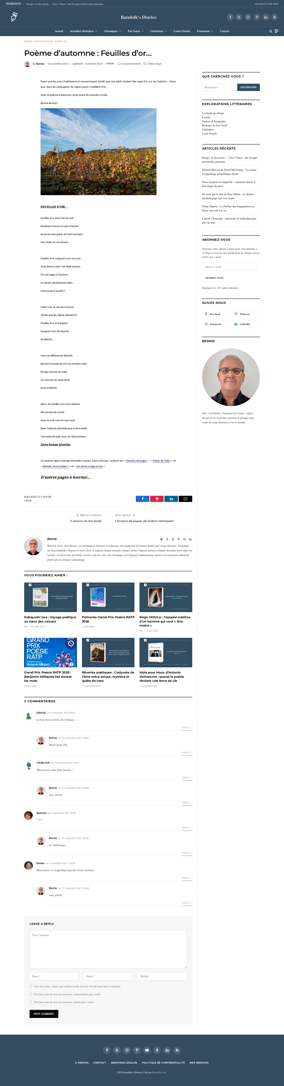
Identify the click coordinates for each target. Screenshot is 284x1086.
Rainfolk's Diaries (138, 17)
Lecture (206, 117)
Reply (186, 727)
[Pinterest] (10, 95)
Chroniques (111, 31)
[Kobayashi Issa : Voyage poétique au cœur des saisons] (50, 597)
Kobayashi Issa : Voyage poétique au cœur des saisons (50, 619)
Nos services (199, 1062)
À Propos (81, 1062)
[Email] (10, 104)
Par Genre (134, 31)
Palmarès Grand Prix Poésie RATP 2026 (108, 619)
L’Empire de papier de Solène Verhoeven (144, 521)
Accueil (59, 31)
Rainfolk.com (159, 1072)
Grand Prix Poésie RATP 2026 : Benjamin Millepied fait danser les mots (48, 677)
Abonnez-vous (214, 278)
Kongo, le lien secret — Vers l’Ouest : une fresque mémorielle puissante (65, 4)
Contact (224, 31)
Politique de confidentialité (163, 1062)
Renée (40, 863)
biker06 (41, 712)
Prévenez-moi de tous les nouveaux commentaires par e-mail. (67, 994)
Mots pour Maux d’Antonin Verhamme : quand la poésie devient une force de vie (161, 677)
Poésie (110, 63)
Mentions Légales (124, 1062)
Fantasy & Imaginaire (214, 121)
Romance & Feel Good (214, 125)
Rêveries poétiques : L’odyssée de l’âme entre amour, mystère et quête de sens (108, 677)
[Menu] (276, 31)
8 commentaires (131, 63)
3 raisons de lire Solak (85, 521)
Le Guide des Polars (213, 113)
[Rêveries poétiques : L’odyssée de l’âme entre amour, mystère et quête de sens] (108, 652)
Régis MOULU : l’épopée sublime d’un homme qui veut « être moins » (164, 621)
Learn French (182, 31)
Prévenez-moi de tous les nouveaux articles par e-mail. (64, 1002)
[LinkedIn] (10, 86)
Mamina (42, 813)
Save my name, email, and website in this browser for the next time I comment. (77, 986)
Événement (203, 31)
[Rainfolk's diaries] (13, 17)
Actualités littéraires (82, 31)
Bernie (40, 63)
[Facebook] (10, 78)
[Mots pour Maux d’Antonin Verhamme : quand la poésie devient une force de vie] (165, 652)
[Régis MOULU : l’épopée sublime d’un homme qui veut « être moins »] (165, 597)
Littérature (156, 31)
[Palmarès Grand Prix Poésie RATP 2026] (108, 597)
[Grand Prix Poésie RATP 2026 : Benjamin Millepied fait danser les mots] (50, 652)
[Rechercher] (271, 31)
